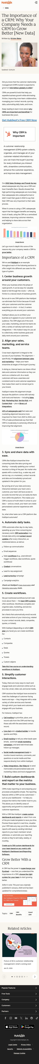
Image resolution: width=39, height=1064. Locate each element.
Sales (7, 8)
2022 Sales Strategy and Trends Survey (20, 183)
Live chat (7, 731)
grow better (7, 252)
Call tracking (9, 718)
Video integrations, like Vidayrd (16, 766)
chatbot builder (22, 731)
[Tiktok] (37, 1018)
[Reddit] (32, 1018)
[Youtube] (16, 1018)
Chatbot (7, 567)
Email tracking (9, 739)
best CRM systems (28, 601)
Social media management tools (16, 752)
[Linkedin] (26, 1018)
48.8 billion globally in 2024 (21, 88)
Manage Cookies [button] (19, 1053)
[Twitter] (21, 1018)
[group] (19, 952)
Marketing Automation (9, 588)
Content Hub (7, 404)
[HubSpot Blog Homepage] (7, 2)
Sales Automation (25, 585)
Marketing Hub (12, 401)
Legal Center (12, 1045)
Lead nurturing (10, 576)
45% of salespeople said (11, 411)
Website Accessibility (24, 1049)
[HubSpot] (19, 1035)
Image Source (19, 242)
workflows (12, 556)
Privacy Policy (26, 1045)
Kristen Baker (16, 39)
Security (10, 1049)
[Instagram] (11, 1018)
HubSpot (14, 263)
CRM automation (21, 533)
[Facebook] (5, 1018)
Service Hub (23, 401)
